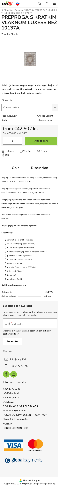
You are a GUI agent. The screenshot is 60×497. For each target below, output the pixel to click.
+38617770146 (19, 366)
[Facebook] (6, 374)
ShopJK (14, 34)
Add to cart (41, 140)
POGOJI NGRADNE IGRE (16, 428)
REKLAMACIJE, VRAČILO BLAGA (20, 406)
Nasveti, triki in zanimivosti (17, 419)
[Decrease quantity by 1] (5, 140)
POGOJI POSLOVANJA (15, 410)
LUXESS (48, 292)
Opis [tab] (15, 168)
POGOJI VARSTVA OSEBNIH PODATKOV (25, 415)
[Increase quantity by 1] (20, 140)
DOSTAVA (8, 402)
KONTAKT (8, 423)
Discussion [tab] (39, 168)
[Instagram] (13, 374)
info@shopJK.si (18, 359)
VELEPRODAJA (11, 397)
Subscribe (12, 341)
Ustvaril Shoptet (31, 480)
